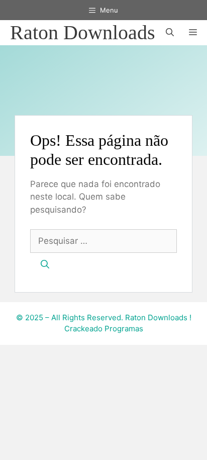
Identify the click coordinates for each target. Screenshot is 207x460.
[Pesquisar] (45, 265)
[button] (169, 32)
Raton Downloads (82, 32)
